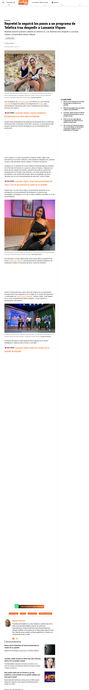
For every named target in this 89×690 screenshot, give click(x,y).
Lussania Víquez (23, 102)
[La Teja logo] (23, 2)
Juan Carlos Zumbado (24, 296)
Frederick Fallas (32, 613)
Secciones (10, 2)
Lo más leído (35, 2)
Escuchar (11, 38)
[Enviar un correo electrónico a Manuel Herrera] (13, 638)
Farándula (7, 20)
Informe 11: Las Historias (45, 613)
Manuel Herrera (10, 43)
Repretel (7, 104)
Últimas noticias (43, 2)
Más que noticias (16, 261)
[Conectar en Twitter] (17, 638)
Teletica (41, 104)
